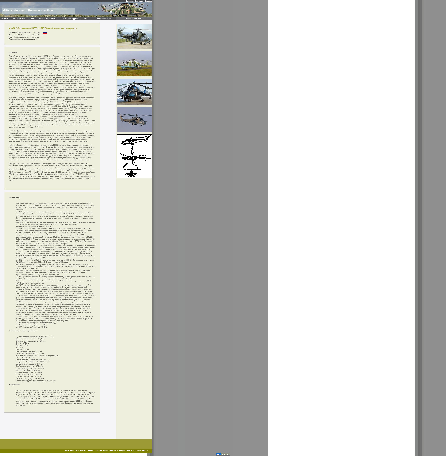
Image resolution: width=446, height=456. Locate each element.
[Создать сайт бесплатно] (223, 455)
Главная (130, 1)
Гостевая (139, 1)
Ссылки (148, 1)
